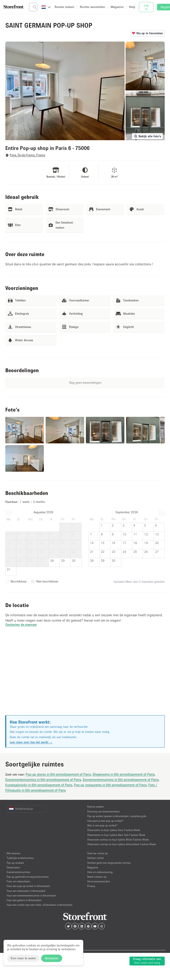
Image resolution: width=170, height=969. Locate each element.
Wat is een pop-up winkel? (102, 825)
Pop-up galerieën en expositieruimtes (28, 876)
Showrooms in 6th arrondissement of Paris (124, 774)
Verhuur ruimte (95, 857)
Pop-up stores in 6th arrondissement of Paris (58, 774)
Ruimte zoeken (95, 806)
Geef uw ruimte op (97, 853)
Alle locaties (13, 853)
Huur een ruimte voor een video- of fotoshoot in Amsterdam (39, 904)
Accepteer (51, 958)
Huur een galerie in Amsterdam (24, 900)
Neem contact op (96, 876)
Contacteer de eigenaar (21, 624)
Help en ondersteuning (100, 872)
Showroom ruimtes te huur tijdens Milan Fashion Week (118, 839)
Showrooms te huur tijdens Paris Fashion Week (113, 830)
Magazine (92, 867)
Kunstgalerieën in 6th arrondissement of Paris (38, 785)
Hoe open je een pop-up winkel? (105, 820)
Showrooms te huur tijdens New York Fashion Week (116, 834)
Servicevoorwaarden (98, 881)
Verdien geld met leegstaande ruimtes (109, 862)
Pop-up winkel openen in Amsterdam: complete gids (116, 816)
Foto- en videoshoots (18, 881)
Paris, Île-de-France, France (27, 155)
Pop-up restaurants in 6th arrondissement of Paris (110, 785)
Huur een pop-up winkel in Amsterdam (28, 886)
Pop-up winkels (15, 862)
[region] (85, 676)
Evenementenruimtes (18, 872)
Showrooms (13, 867)
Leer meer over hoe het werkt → (31, 742)
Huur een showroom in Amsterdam (26, 890)
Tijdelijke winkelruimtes (20, 857)
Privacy (91, 886)
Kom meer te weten (23, 958)
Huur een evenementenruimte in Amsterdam (31, 895)
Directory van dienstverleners (103, 811)
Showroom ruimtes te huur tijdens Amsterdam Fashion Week (121, 844)
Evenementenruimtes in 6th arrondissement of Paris (43, 779)
